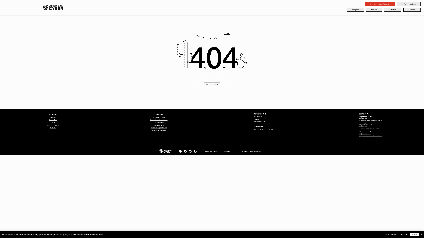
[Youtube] (190, 151)
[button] (355, 10)
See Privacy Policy (96, 234)
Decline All (403, 234)
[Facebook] (195, 151)
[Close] (421, 234)
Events (53, 122)
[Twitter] (185, 151)
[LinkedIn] (180, 151)
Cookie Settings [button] (390, 234)
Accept (414, 234)
